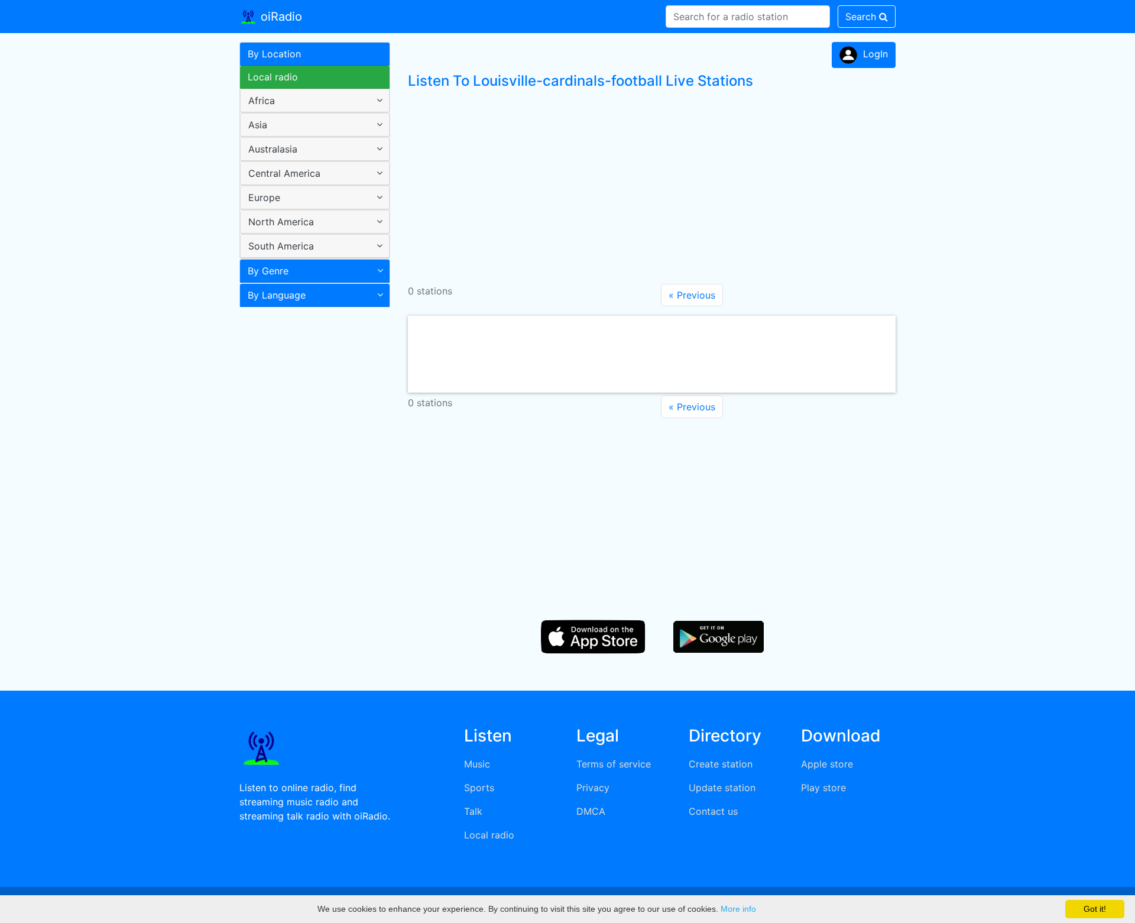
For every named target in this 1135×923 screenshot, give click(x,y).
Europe (264, 197)
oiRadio (279, 16)
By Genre (268, 271)
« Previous (692, 295)
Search (862, 16)
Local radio (273, 77)
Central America (284, 173)
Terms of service (613, 764)
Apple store (827, 764)
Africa (261, 100)
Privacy (592, 788)
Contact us (713, 811)
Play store (823, 788)
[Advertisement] (310, 499)
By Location (274, 54)
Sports (479, 788)
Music (477, 764)
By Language (277, 295)
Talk (473, 811)
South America (281, 246)
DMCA (590, 811)
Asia (257, 125)
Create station (721, 764)
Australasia (272, 149)
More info (738, 909)
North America (281, 222)
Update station (722, 788)
